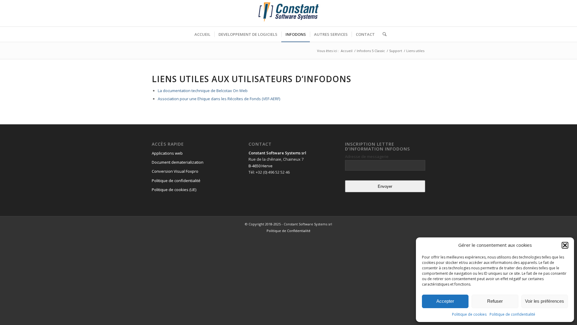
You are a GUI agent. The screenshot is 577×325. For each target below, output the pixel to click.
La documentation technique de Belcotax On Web (203, 90)
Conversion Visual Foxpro (175, 171)
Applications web (167, 153)
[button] (565, 245)
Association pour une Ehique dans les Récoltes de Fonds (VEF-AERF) (219, 98)
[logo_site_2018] (288, 13)
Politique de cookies (469, 314)
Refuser (495, 301)
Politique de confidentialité (512, 314)
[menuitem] (202, 34)
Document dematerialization (177, 162)
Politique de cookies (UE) (174, 189)
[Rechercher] (382, 34)
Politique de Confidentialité (288, 230)
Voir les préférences (544, 301)
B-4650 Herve (261, 166)
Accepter (445, 301)
